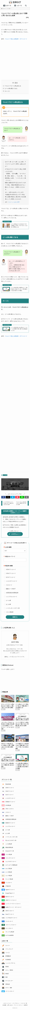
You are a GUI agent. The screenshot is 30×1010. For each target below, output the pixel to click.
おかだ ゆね (15, 642)
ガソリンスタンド (9, 991)
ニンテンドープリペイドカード (13, 903)
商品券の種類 (9, 565)
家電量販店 (8, 956)
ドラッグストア (9, 949)
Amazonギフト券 (9, 851)
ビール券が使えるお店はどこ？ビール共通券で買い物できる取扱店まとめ (19, 329)
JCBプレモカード (9, 910)
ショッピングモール (10, 963)
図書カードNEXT (11, 588)
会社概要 (4, 1005)
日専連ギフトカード (10, 801)
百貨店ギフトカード (10, 822)
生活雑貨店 (8, 959)
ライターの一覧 (24, 1003)
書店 (6, 977)
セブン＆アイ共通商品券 (11, 865)
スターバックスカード (10, 924)
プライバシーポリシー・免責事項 (20, 1005)
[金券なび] (15, 2)
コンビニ (7, 952)
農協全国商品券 (9, 847)
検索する (15, 617)
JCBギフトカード (11, 569)
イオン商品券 (9, 612)
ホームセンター (9, 980)
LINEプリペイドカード (10, 900)
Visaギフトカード (9, 914)
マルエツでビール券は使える (13, 86)
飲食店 (7, 973)
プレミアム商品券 (9, 931)
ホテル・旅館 (8, 987)
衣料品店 (7, 984)
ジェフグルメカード (11, 596)
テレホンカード (9, 921)
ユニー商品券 (8, 875)
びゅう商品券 (8, 868)
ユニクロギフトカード (10, 861)
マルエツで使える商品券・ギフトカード (16, 39)
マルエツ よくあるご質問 (13, 202)
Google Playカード (10, 893)
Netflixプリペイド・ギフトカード (13, 907)
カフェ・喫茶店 (9, 970)
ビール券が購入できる (11, 88)
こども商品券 (8, 844)
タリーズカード (9, 928)
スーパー (7, 945)
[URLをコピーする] (26, 497)
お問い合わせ (10, 1005)
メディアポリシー (16, 1003)
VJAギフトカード (11, 573)
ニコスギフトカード (11, 581)
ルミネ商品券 (8, 872)
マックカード (8, 882)
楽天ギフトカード (9, 896)
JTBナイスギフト (9, 808)
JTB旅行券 (8, 886)
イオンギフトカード (10, 858)
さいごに (7, 91)
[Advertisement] (15, 60)
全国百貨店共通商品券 (12, 592)
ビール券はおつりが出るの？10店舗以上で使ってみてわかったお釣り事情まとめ (19, 225)
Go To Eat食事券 (9, 935)
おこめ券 (8, 604)
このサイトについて (7, 1003)
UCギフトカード (10, 577)
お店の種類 (8, 547)
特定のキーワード (10, 556)
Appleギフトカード (10, 889)
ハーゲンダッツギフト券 (13, 608)
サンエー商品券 (9, 879)
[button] (3, 497)
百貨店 (7, 966)
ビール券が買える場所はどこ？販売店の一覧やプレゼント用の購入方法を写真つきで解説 (19, 289)
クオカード (9, 585)
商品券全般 (8, 784)
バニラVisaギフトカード (11, 917)
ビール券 (5, 475)
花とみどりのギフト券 (10, 840)
